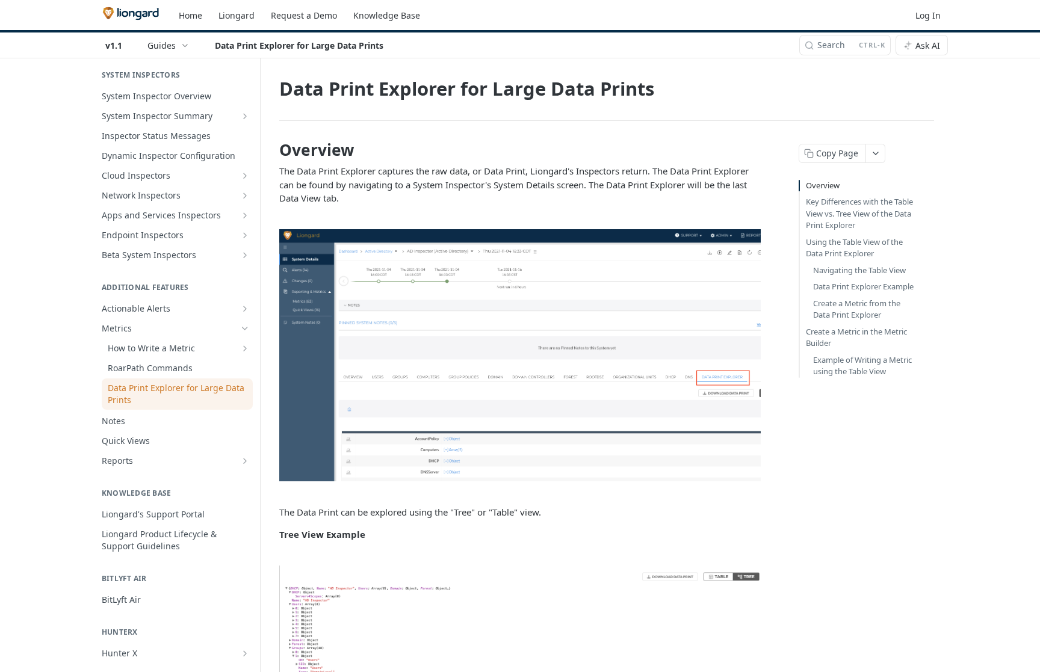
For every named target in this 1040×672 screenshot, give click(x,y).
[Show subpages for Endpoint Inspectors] (245, 235)
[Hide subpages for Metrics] (245, 328)
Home (190, 15)
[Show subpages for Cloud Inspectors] (245, 175)
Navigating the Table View (859, 270)
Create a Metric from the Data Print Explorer (856, 309)
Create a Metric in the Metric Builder (856, 337)
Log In (928, 15)
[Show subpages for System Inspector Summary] (245, 116)
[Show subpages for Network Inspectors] (245, 195)
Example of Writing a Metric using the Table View (862, 365)
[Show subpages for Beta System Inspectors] (245, 255)
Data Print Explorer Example (863, 286)
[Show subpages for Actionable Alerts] (245, 308)
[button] (520, 355)
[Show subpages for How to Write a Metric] (245, 348)
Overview (823, 185)
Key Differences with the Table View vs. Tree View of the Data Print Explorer (859, 213)
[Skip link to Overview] (271, 149)
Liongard (236, 15)
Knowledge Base (386, 15)
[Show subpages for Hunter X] (245, 653)
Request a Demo (304, 15)
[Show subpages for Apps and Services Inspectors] (245, 215)
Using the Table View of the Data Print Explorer (854, 247)
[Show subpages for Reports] (245, 461)
